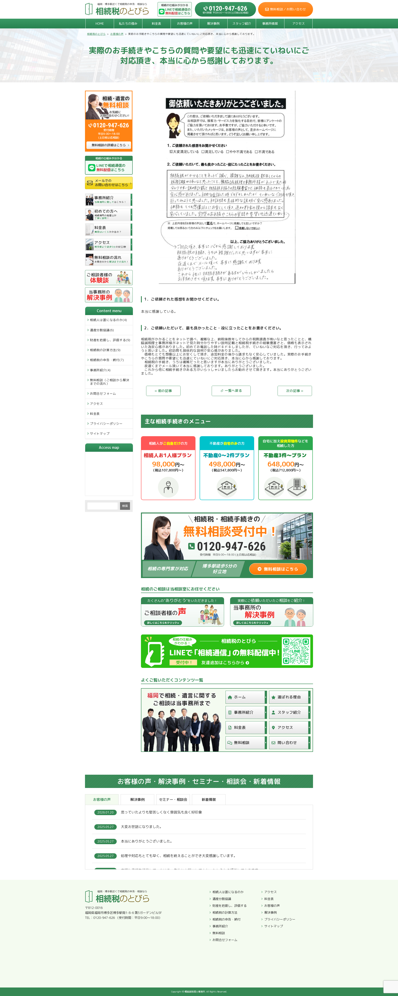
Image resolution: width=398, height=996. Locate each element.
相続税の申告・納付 (226, 919)
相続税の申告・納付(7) (107, 360)
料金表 (156, 23)
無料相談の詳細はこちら (109, 145)
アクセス (298, 23)
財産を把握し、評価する (229, 906)
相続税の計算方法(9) (105, 350)
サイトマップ (100, 433)
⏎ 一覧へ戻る (231, 390)
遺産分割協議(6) (102, 330)
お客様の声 (185, 23)
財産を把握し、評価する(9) (110, 340)
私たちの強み (128, 23)
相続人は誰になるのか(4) (108, 320)
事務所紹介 (244, 712)
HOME (100, 23)
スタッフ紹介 (241, 23)
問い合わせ (287, 742)
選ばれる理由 (289, 697)
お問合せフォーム (103, 393)
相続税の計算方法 (224, 912)
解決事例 (213, 23)
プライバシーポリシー (106, 423)
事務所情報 (270, 23)
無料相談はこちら (281, 569)
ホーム (240, 697)
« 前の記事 (163, 390)
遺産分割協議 (221, 899)
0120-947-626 (111, 125)
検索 (125, 506)
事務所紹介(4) (100, 370)
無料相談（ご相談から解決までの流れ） (109, 382)
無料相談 (242, 742)
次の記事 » (294, 390)
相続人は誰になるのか (228, 892)
